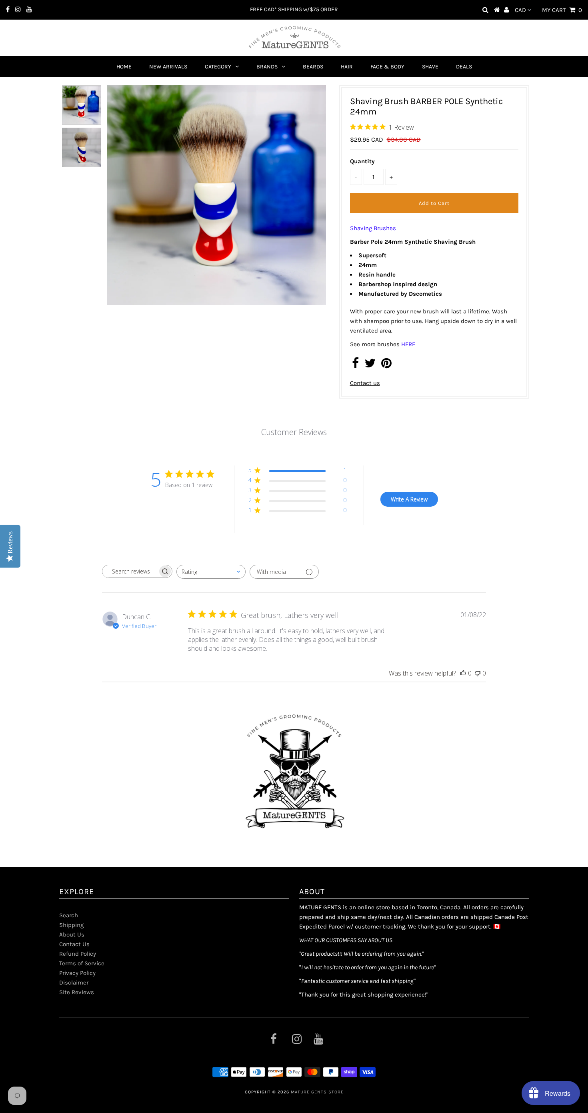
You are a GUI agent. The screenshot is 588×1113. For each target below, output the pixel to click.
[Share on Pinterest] (386, 365)
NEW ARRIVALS (168, 66)
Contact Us (74, 944)
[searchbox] (130, 571)
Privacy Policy (77, 973)
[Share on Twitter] (370, 365)
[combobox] (211, 572)
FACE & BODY (387, 66)
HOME (124, 66)
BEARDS (313, 66)
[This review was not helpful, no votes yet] (477, 673)
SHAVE (430, 66)
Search (68, 915)
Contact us (365, 383)
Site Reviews (76, 992)
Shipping (71, 925)
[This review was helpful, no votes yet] (463, 673)
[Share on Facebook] (355, 365)
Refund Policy (77, 953)
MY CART (562, 10)
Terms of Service (81, 963)
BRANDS (267, 66)
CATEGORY (218, 66)
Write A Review (409, 499)
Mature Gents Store (317, 1092)
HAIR (347, 66)
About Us (71, 934)
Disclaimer (73, 982)
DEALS (464, 66)
